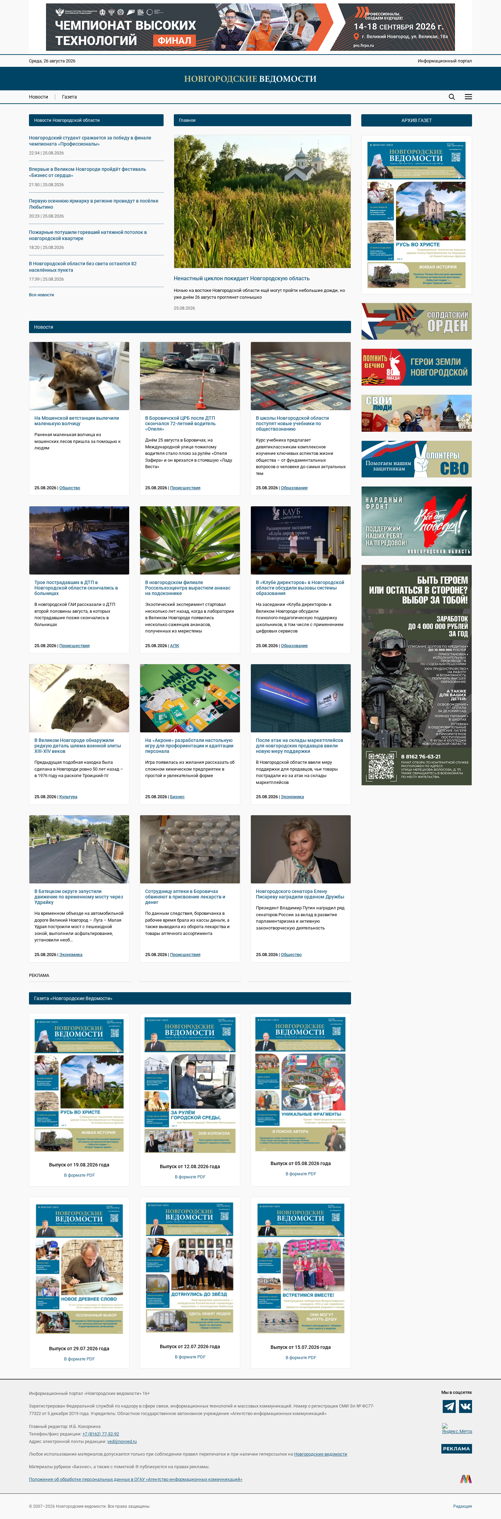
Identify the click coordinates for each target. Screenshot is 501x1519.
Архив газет (416, 120)
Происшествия (185, 487)
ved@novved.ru (122, 1441)
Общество (69, 487)
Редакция (462, 1506)
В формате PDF (79, 1175)
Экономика (292, 796)
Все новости (41, 294)
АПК (174, 645)
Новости (38, 97)
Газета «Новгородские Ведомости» (73, 998)
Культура (68, 796)
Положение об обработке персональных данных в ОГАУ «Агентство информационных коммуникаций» (135, 1479)
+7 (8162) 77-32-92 (100, 1433)
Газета (69, 97)
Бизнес (177, 796)
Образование (294, 487)
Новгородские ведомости (320, 1454)
